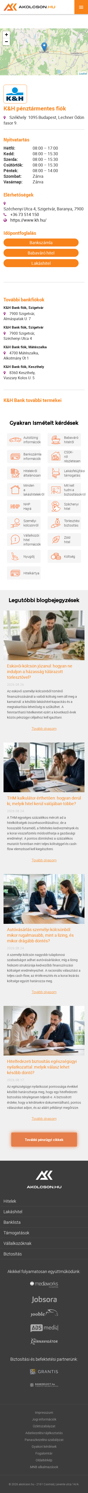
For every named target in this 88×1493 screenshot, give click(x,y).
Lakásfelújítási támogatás (70, 473)
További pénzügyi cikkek (44, 1139)
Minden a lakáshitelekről (29, 489)
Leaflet (83, 73)
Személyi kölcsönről (29, 523)
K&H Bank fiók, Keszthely (24, 366)
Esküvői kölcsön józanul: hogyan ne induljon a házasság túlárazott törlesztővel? (39, 671)
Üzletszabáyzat (44, 1426)
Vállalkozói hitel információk (29, 539)
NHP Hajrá (27, 506)
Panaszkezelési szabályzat (44, 1439)
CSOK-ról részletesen (70, 456)
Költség (69, 556)
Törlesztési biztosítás (70, 523)
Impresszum (44, 1412)
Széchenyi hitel (70, 506)
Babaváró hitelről (70, 439)
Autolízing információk (29, 439)
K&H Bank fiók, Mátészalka (25, 347)
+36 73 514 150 (24, 214)
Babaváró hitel (41, 253)
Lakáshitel (41, 263)
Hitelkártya (29, 573)
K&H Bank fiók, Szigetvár (23, 307)
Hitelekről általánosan (29, 473)
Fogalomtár (44, 1453)
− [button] (6, 42)
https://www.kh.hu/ (28, 220)
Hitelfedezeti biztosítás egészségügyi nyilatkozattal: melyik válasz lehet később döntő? (42, 1066)
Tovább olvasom (44, 728)
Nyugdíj (28, 556)
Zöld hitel (67, 539)
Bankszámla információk (29, 456)
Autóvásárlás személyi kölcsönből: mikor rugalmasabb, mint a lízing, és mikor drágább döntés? (40, 935)
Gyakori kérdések (44, 1446)
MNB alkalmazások (44, 1467)
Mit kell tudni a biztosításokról (70, 489)
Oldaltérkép (44, 1460)
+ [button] (6, 35)
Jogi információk (44, 1419)
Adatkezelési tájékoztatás (44, 1433)
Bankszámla (41, 242)
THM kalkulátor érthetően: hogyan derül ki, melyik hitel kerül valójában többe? (44, 800)
